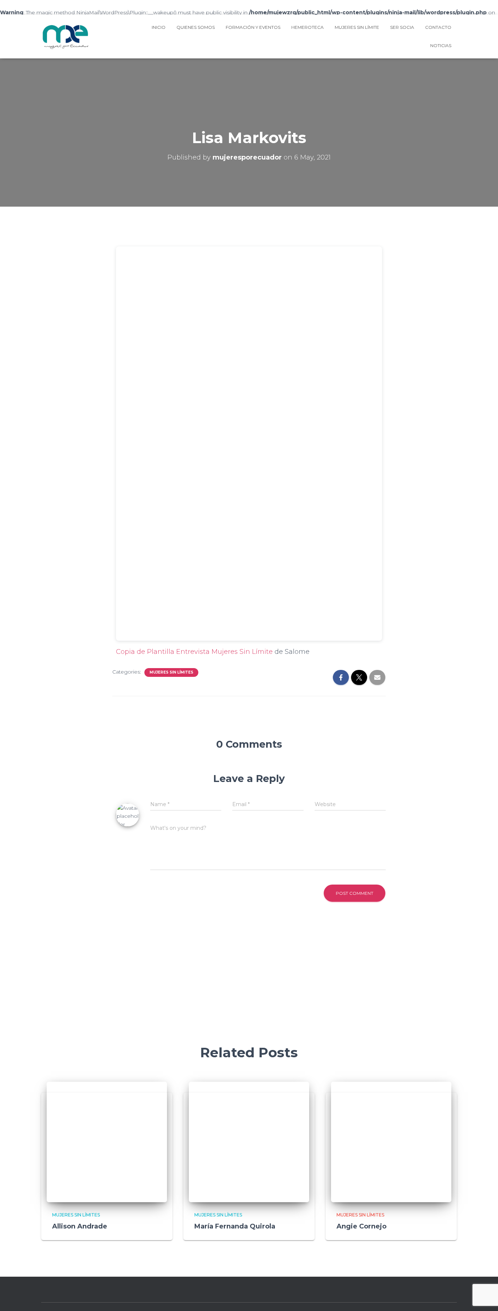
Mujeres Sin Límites (171, 672)
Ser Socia (402, 27)
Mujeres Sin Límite (357, 27)
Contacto (438, 27)
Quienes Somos (195, 27)
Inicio (159, 27)
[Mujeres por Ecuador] (66, 36)
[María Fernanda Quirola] (249, 1141)
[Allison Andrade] (107, 1141)
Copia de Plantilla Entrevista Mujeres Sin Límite (194, 652)
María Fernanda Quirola (234, 1226)
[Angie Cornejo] (391, 1141)
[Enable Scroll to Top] (483, 1296)
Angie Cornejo (361, 1226)
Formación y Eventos (253, 27)
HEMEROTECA (307, 27)
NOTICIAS (440, 45)
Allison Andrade (79, 1226)
